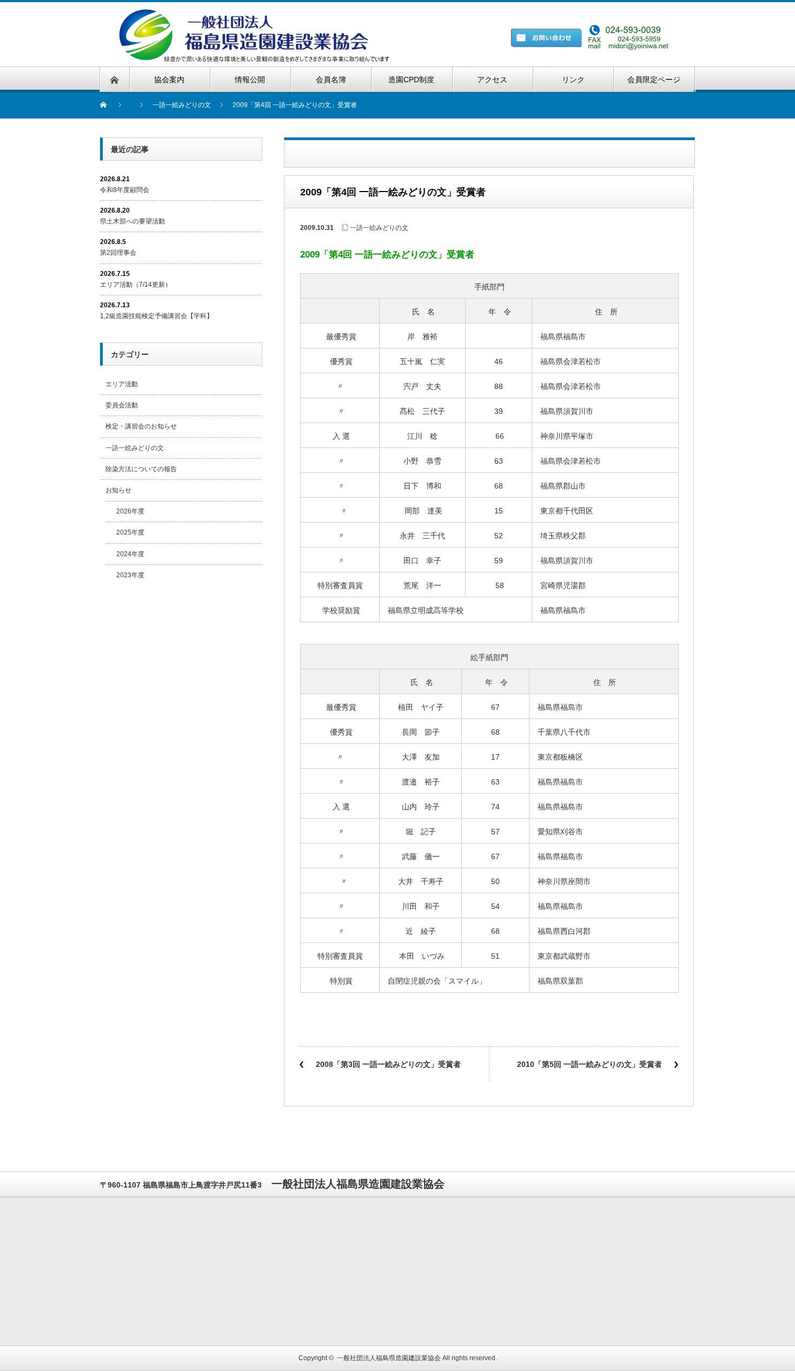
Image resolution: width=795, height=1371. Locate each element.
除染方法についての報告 (141, 469)
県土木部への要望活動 (132, 221)
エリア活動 (121, 384)
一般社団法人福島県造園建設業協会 (389, 1358)
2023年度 (130, 575)
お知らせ (118, 490)
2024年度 (130, 554)
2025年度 (130, 532)
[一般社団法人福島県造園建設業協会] (268, 13)
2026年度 (130, 511)
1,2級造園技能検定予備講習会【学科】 (156, 316)
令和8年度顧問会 (124, 190)
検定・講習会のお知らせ (141, 426)
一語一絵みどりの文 (379, 228)
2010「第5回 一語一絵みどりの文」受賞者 (589, 1064)
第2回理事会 (118, 252)
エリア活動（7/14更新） (135, 284)
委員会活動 (121, 405)
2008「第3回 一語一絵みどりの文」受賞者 (388, 1064)
